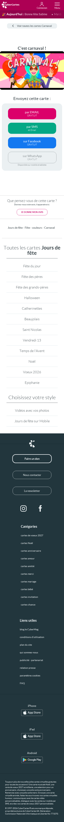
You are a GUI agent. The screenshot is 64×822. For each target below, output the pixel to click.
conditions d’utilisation (32, 637)
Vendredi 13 (32, 340)
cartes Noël (27, 543)
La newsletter (32, 490)
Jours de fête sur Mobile (32, 421)
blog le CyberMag (29, 629)
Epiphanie (32, 383)
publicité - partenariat (31, 660)
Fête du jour (32, 266)
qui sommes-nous (29, 652)
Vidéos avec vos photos (32, 410)
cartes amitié (27, 566)
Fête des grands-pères (32, 287)
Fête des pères (32, 277)
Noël (32, 361)
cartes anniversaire (31, 550)
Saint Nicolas (32, 330)
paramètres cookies (30, 675)
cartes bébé (27, 589)
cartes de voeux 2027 (32, 535)
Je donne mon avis (32, 212)
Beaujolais (32, 319)
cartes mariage (28, 581)
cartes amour (28, 558)
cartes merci (27, 573)
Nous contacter (32, 474)
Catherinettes (32, 308)
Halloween (32, 298)
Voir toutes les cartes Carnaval (34, 25)
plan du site (26, 644)
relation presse (27, 667)
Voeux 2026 (32, 372)
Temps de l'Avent (32, 351)
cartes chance (28, 604)
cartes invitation (29, 597)
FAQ (22, 683)
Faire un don (32, 458)
